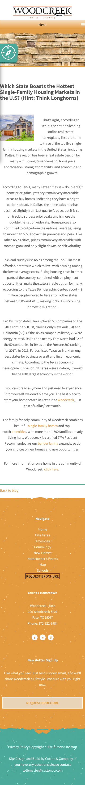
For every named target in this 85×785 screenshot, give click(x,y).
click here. (51, 469)
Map (42, 564)
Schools (42, 570)
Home (42, 529)
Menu (42, 24)
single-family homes (43, 425)
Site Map (70, 747)
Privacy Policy (18, 747)
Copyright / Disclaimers (46, 747)
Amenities (42, 541)
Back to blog (9, 490)
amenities (19, 431)
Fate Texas (42, 535)
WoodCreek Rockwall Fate (42, 15)
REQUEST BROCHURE (42, 703)
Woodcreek (66, 400)
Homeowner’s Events (42, 558)
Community (42, 547)
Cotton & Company (59, 758)
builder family (48, 443)
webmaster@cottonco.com (43, 770)
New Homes (42, 552)
